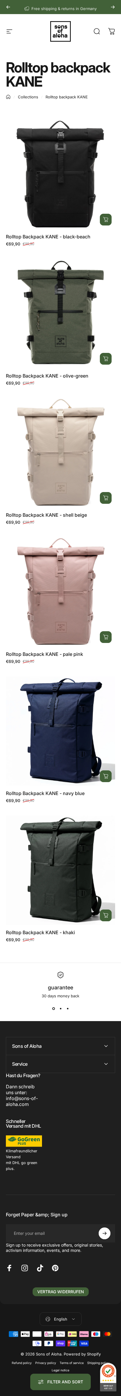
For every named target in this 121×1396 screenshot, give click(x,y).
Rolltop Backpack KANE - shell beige (46, 515)
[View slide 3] (67, 1008)
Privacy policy (45, 1363)
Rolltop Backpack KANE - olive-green (47, 376)
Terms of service (72, 1363)
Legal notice (60, 1370)
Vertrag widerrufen (60, 1291)
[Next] (112, 7)
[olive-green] (60, 313)
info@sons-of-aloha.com (22, 1101)
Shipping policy (98, 1363)
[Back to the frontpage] (8, 97)
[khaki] (60, 870)
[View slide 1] (53, 1008)
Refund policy (22, 1363)
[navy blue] (60, 731)
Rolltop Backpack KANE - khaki (40, 932)
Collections (28, 97)
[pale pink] (60, 591)
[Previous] (8, 7)
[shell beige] (60, 452)
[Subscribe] (104, 1233)
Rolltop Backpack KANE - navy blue (45, 793)
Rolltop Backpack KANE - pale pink (44, 654)
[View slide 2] (60, 1008)
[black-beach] (60, 174)
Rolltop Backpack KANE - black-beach (48, 237)
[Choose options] (106, 219)
